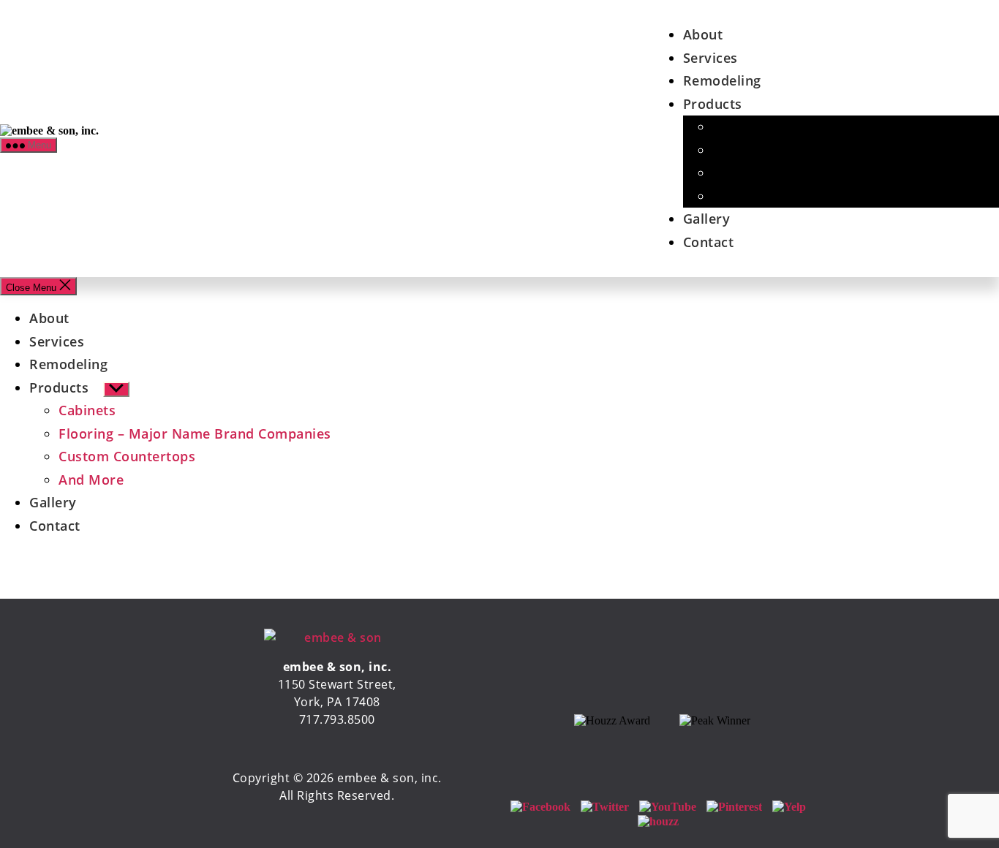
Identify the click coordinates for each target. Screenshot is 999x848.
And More (744, 196)
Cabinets (740, 126)
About (703, 34)
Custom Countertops (780, 172)
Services (710, 58)
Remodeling (722, 80)
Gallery (707, 218)
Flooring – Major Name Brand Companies (195, 433)
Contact (708, 242)
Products (712, 104)
